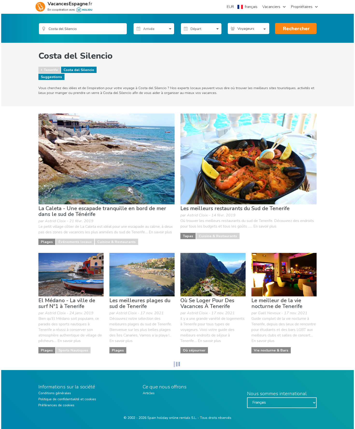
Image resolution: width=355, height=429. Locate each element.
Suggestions (51, 76)
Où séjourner (194, 350)
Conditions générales (54, 393)
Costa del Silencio (79, 69)
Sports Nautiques (73, 350)
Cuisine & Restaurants (116, 241)
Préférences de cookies (56, 405)
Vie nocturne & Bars (271, 350)
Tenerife (51, 69)
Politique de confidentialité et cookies (67, 399)
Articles (149, 393)
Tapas (188, 236)
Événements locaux (75, 241)
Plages (47, 241)
